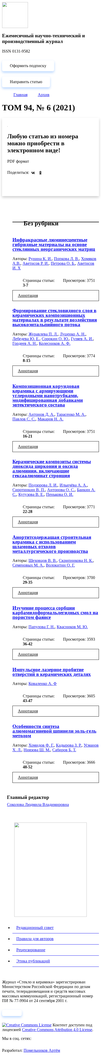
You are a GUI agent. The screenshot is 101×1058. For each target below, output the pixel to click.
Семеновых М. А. (28, 565)
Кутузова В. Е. (31, 494)
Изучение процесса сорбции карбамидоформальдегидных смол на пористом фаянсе (55, 612)
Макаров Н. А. (50, 419)
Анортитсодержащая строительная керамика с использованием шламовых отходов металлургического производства (51, 544)
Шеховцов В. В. (42, 560)
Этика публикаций (33, 961)
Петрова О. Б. (63, 263)
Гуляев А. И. (82, 339)
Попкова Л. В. (66, 258)
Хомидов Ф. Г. (41, 745)
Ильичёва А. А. (73, 485)
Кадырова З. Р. (69, 745)
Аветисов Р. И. (36, 263)
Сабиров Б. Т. (64, 750)
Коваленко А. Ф (42, 683)
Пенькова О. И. (59, 494)
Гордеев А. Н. (24, 343)
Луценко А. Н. (72, 334)
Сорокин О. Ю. (55, 339)
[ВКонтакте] (33, 173)
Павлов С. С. (23, 419)
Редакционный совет (35, 927)
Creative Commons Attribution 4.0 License (57, 1029)
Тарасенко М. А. (70, 414)
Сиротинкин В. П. (28, 490)
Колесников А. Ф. (54, 343)
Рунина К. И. (40, 258)
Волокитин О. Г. (60, 565)
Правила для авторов (35, 939)
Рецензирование (30, 950)
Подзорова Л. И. (42, 485)
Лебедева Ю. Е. (26, 339)
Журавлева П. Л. (43, 334)
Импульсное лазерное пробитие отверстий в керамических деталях (51, 672)
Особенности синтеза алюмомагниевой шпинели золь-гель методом (54, 731)
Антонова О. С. (61, 490)
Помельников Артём (42, 1050)
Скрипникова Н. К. (76, 560)
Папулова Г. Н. (41, 627)
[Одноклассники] (40, 173)
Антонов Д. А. (41, 414)
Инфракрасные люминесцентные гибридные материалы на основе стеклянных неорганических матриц (53, 244)
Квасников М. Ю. (72, 627)
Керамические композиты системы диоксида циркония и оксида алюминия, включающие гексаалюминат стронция (51, 468)
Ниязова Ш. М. (37, 750)
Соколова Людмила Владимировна (38, 804)
